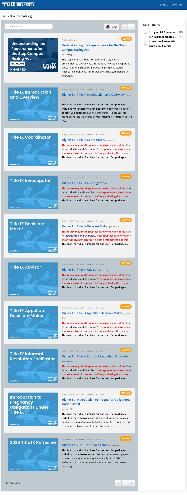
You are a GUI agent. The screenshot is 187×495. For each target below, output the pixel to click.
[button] (111, 26)
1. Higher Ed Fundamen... (166, 32)
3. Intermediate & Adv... (164, 41)
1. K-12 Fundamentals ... (165, 36)
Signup (164, 4)
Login (175, 4)
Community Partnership (94, 112)
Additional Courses (161, 45)
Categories (150, 25)
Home (6, 16)
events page (120, 108)
